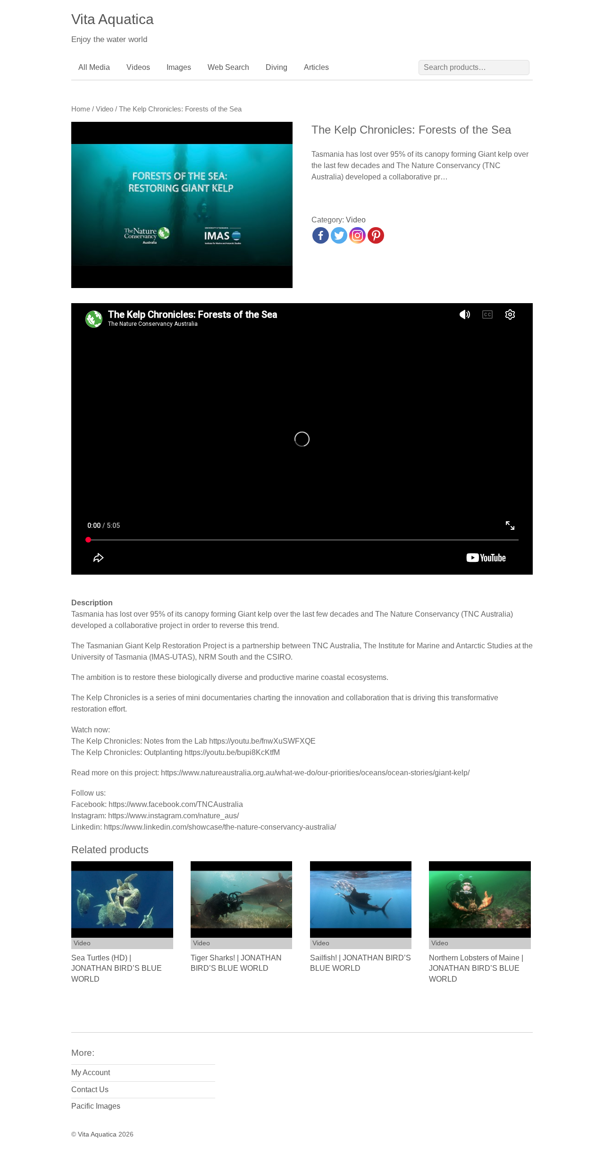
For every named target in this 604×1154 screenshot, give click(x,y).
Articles (316, 67)
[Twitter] (339, 235)
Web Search (228, 67)
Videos (138, 67)
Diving (276, 67)
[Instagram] (357, 235)
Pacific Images (95, 1106)
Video (104, 109)
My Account (90, 1073)
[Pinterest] (376, 235)
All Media (94, 67)
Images (179, 67)
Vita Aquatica (97, 1134)
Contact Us (90, 1090)
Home (80, 109)
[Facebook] (320, 235)
